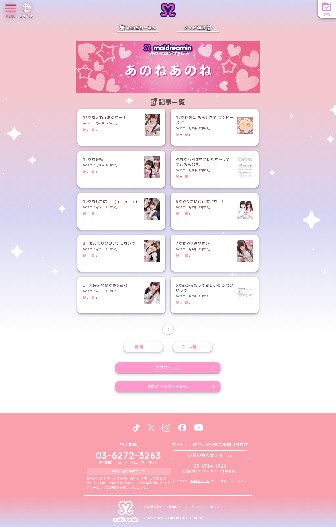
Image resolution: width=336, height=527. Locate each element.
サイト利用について (173, 507)
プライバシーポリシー (206, 507)
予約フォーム (200, 481)
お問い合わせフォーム (210, 455)
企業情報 (150, 507)
